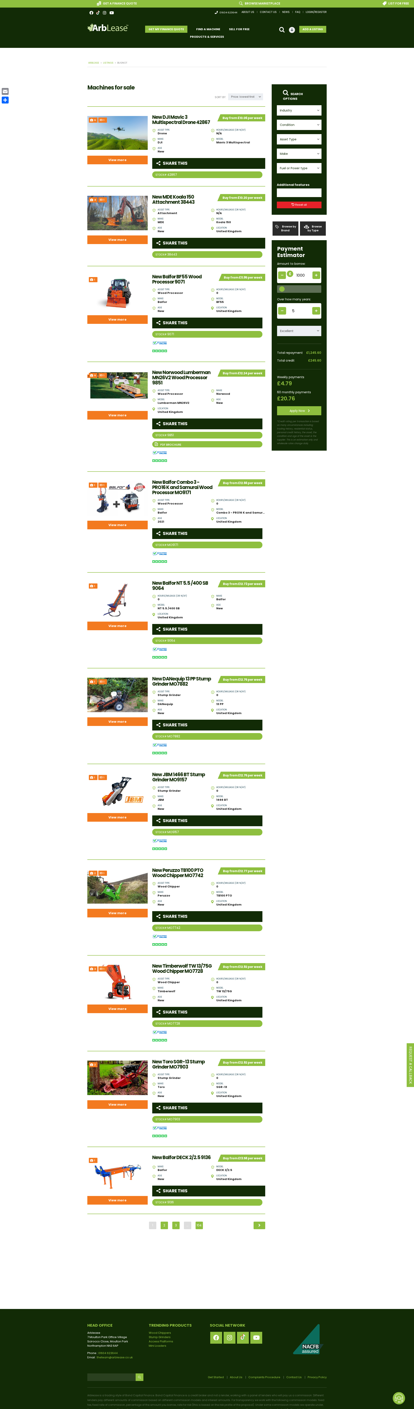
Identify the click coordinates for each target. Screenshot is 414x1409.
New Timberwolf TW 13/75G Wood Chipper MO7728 (182, 969)
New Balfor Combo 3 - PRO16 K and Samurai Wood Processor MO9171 (182, 487)
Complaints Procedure (264, 1377)
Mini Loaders (157, 1346)
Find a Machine (208, 29)
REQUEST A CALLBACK (410, 1065)
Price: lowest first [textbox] (242, 97)
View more (117, 160)
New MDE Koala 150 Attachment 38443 (173, 199)
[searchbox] (282, 193)
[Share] (5, 100)
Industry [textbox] (286, 110)
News (286, 12)
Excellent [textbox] (286, 331)
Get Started (216, 1377)
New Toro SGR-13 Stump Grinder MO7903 (178, 1064)
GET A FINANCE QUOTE (71, 3)
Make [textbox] (284, 154)
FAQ (297, 12)
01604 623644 (228, 12)
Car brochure (207, 444)
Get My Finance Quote (166, 29)
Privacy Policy (317, 1377)
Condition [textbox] (287, 125)
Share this (175, 163)
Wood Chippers (160, 1333)
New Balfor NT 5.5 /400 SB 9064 (180, 586)
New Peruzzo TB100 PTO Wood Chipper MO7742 (177, 873)
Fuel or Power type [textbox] (293, 168)
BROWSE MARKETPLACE (214, 3)
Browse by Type (314, 228)
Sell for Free (239, 29)
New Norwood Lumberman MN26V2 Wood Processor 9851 (181, 378)
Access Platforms (161, 1341)
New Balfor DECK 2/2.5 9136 (181, 1157)
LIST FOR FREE (350, 3)
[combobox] (299, 110)
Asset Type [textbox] (288, 139)
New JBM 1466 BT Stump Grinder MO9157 (178, 777)
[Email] (5, 91)
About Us (248, 12)
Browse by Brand (288, 228)
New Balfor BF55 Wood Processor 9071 (177, 279)
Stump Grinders (160, 1337)
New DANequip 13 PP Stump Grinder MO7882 (181, 681)
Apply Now (298, 411)
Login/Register (316, 12)
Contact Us (268, 12)
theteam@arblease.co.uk (115, 1357)
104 (199, 1225)
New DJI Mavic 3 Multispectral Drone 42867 (181, 120)
